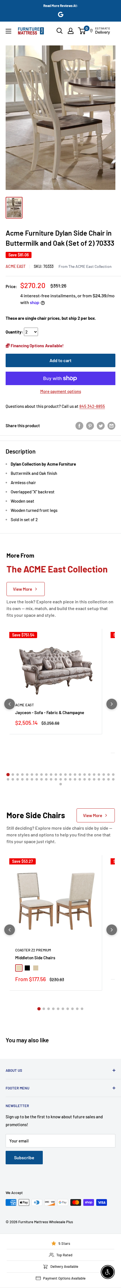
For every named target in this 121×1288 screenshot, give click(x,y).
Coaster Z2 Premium (33, 950)
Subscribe (24, 1157)
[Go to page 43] (99, 779)
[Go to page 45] (108, 779)
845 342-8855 (92, 406)
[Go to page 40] (84, 779)
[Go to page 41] (89, 779)
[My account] (70, 31)
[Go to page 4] (22, 774)
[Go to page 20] (99, 774)
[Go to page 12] (60, 774)
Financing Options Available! (37, 345)
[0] (82, 30)
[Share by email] (111, 425)
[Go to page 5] (27, 774)
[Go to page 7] (36, 774)
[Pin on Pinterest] (90, 425)
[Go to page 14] (70, 774)
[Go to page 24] (8, 779)
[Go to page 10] (51, 774)
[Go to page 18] (89, 774)
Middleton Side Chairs (35, 957)
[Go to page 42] (94, 779)
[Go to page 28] (27, 779)
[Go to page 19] (94, 774)
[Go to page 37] (70, 779)
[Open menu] (8, 31)
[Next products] (111, 704)
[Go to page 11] (56, 774)
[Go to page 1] (8, 774)
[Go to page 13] (65, 774)
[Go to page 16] (80, 774)
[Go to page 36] (65, 779)
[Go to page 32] (46, 779)
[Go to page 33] (51, 779)
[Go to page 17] (84, 774)
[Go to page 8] (41, 774)
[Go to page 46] (113, 779)
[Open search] (60, 31)
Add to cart (60, 360)
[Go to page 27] (22, 779)
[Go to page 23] (113, 774)
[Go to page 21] (103, 774)
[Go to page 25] (13, 779)
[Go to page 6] (32, 774)
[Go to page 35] (60, 779)
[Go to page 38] (75, 779)
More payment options (60, 391)
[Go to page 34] (56, 779)
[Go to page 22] (108, 774)
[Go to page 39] (80, 779)
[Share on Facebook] (79, 425)
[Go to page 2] (13, 774)
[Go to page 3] (17, 774)
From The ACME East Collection (85, 266)
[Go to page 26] (17, 779)
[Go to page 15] (75, 774)
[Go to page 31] (41, 779)
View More (22, 589)
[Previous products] (9, 704)
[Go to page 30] (36, 779)
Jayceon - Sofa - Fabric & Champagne (49, 712)
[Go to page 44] (103, 779)
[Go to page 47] (60, 784)
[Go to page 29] (32, 779)
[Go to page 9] (46, 774)
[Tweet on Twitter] (101, 425)
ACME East (16, 266)
